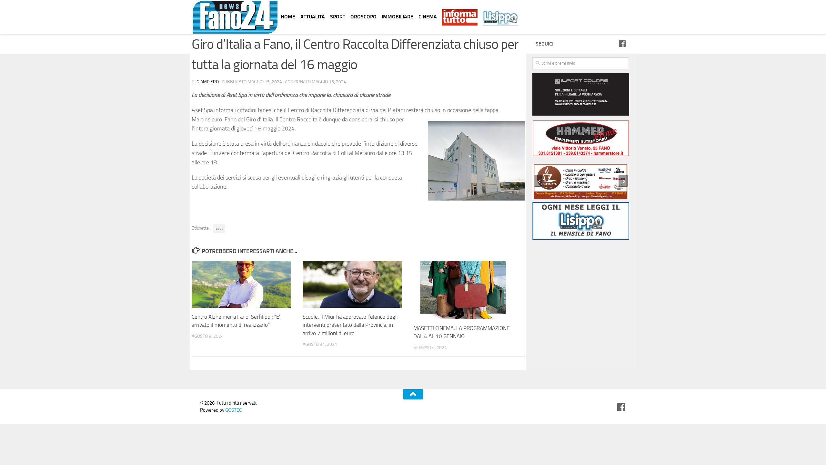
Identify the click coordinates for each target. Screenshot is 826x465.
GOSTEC (233, 410)
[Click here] (580, 95)
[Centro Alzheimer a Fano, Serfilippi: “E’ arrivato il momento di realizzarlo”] (247, 284)
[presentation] (538, 181)
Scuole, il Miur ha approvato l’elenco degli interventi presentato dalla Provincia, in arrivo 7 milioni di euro (350, 325)
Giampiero (207, 82)
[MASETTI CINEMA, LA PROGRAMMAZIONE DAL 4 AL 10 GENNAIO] (468, 290)
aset (219, 228)
